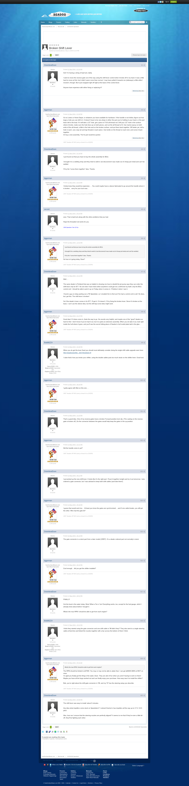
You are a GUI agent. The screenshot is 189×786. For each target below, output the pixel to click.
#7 (142, 271)
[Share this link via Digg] (47, 731)
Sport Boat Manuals (92, 777)
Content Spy (59, 760)
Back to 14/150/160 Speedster (138, 727)
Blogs (50, 22)
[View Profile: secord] (53, 220)
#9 (142, 342)
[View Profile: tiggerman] (53, 122)
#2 (142, 110)
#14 (142, 500)
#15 (142, 531)
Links (75, 22)
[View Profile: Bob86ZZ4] (53, 353)
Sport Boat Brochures (93, 776)
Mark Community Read (72, 760)
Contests (73, 772)
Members (90, 783)
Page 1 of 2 (46, 55)
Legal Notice (83, 783)
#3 (142, 149)
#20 (142, 695)
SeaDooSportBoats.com (48, 756)
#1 (142, 65)
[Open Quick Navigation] (101, 22)
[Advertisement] (94, 37)
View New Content (48, 760)
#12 (142, 440)
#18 (142, 621)
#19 (142, 658)
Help (91, 760)
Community (63, 772)
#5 (142, 209)
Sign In (167, 1)
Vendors (93, 22)
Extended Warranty (49, 774)
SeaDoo (73, 777)
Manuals (84, 22)
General (73, 774)
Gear (130, 5)
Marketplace (63, 774)
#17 (142, 591)
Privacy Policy (98, 783)
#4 (142, 178)
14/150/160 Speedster (73, 756)
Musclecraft (61, 756)
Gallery (67, 22)
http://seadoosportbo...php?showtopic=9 (77, 353)
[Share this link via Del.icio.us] (50, 731)
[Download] (64, 731)
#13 (142, 471)
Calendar (68, 783)
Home (43, 22)
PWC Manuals (90, 774)
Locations (106, 774)
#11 (142, 411)
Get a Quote (146, 5)
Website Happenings (49, 776)
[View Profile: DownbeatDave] (53, 76)
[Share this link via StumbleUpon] (55, 731)
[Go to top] (94, 761)
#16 (142, 560)
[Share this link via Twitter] (43, 731)
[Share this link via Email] (58, 731)
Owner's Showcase (77, 776)
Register (173, 1)
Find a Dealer (137, 5)
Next (57, 55)
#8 (142, 311)
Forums (58, 22)
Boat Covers (47, 772)
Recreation (63, 777)
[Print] (61, 731)
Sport (61, 779)
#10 (142, 380)
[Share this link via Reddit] (52, 731)
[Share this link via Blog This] (67, 731)
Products (106, 776)
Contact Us (84, 760)
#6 (142, 238)
